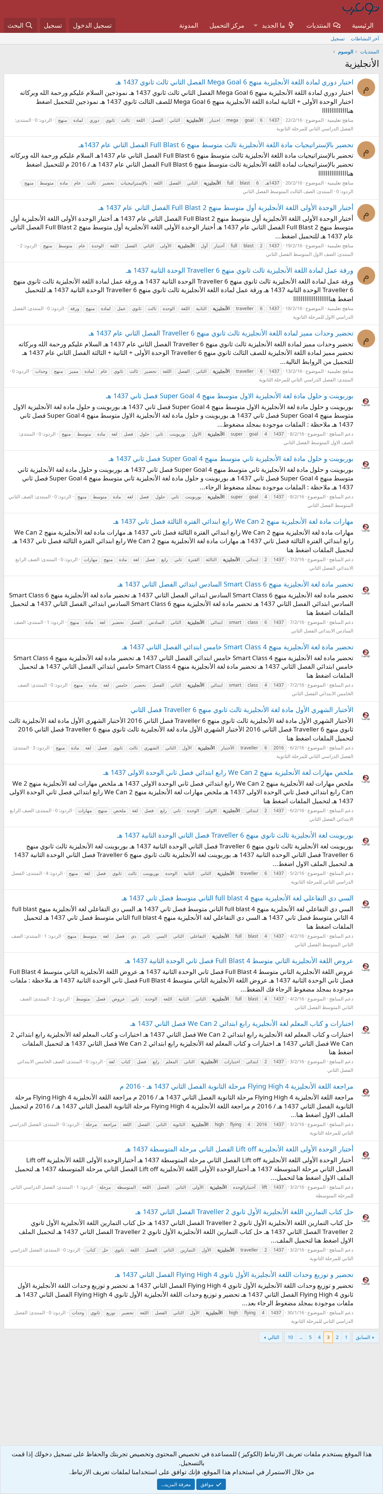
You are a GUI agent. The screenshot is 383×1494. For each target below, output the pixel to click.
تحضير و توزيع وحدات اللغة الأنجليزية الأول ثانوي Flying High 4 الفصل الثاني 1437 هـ (234, 1274)
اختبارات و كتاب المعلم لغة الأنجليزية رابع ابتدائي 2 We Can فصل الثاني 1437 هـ (241, 1023)
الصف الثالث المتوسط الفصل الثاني (279, 191)
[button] (255, 25)
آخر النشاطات (365, 38)
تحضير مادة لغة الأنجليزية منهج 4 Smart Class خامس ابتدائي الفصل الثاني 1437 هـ (237, 646)
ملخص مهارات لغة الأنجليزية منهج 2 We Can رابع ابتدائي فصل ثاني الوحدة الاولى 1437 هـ (228, 772)
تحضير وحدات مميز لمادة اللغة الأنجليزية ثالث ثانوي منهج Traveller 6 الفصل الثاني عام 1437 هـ (221, 332)
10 (290, 1337)
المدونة (188, 25)
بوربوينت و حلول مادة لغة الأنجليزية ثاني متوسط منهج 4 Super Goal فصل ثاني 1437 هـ (230, 458)
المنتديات (318, 25)
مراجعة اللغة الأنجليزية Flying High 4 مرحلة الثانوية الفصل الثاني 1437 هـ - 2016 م (236, 1086)
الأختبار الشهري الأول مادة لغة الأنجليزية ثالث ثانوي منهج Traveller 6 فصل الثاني (242, 709)
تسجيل (338, 38)
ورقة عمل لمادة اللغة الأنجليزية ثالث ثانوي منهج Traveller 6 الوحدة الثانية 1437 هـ (239, 270)
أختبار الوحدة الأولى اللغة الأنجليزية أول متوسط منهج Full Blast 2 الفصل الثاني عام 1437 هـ (225, 207)
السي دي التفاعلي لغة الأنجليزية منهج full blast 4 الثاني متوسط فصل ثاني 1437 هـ (237, 897)
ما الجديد (273, 25)
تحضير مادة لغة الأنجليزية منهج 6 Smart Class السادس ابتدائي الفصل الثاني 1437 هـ (235, 583)
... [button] (301, 1337)
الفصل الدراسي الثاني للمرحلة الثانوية (314, 128)
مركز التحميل (226, 25)
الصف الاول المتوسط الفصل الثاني (301, 254)
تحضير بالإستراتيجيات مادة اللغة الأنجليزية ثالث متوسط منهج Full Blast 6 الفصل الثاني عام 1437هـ (216, 144)
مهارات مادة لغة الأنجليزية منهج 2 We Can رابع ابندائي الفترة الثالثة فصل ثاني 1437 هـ (233, 521)
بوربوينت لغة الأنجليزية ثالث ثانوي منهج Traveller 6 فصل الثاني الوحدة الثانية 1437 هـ (235, 834)
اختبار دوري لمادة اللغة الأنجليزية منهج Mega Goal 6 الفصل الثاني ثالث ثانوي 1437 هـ (234, 81)
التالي (273, 1337)
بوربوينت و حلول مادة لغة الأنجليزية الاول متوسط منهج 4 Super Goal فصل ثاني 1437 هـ (229, 395)
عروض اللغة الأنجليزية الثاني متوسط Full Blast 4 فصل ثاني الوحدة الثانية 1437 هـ (239, 960)
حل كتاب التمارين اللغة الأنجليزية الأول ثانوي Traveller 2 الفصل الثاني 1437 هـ (244, 1211)
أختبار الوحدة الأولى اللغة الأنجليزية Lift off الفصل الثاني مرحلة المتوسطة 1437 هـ (239, 1148)
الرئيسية (363, 25)
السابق (363, 1337)
